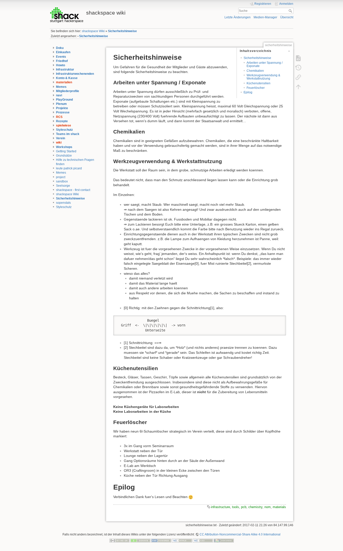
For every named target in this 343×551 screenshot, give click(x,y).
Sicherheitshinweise (122, 31)
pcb (243, 507)
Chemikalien (255, 71)
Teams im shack (67, 134)
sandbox (62, 181)
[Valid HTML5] (182, 540)
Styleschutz (64, 129)
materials (279, 507)
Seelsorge (63, 185)
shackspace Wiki (93, 31)
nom (267, 507)
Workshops (64, 147)
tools (235, 507)
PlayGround (64, 99)
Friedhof (62, 61)
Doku (60, 48)
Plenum (61, 104)
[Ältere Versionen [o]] (298, 67)
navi (59, 95)
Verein (60, 138)
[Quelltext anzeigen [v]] (298, 58)
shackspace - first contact (73, 190)
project (60, 177)
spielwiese (63, 125)
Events (61, 56)
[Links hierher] (298, 77)
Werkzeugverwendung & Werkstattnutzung (263, 77)
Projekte (62, 108)
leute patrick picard (69, 168)
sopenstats (63, 202)
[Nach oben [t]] (298, 86)
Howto (60, 65)
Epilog (248, 92)
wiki (59, 142)
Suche (291, 11)
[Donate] (140, 540)
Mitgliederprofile (67, 91)
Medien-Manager (265, 17)
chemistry (255, 507)
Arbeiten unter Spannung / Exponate (264, 64)
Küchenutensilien (258, 83)
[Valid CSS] (203, 540)
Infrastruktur (65, 69)
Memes (61, 87)
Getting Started (66, 151)
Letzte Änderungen (237, 17)
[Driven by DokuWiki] (224, 540)
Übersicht (286, 17)
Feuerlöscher (256, 88)
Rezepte (62, 121)
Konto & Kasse (67, 78)
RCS (59, 117)
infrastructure (220, 507)
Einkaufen (63, 52)
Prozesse (63, 112)
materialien (64, 82)
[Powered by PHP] (161, 540)
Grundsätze (64, 155)
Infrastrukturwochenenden (75, 74)
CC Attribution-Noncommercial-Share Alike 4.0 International (240, 534)
